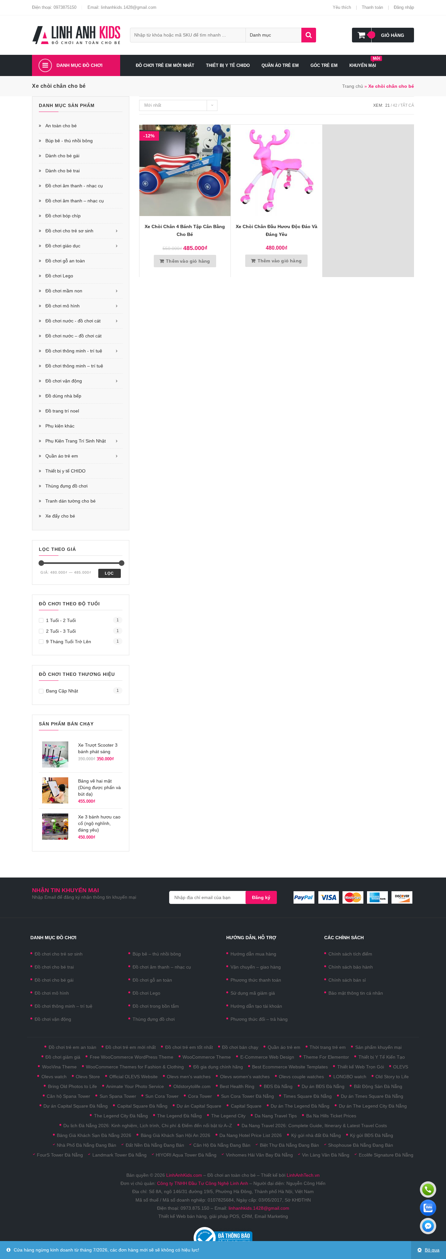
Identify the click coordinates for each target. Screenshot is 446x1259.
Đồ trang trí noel (62, 410)
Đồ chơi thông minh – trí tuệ (74, 365)
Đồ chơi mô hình (62, 305)
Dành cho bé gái (62, 155)
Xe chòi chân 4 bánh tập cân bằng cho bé (185, 230)
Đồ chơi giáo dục (62, 245)
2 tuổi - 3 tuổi (61, 631)
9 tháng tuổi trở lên (68, 641)
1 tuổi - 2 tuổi (61, 620)
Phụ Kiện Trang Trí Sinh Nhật (75, 440)
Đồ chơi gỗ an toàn (65, 260)
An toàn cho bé (61, 125)
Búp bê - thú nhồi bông (69, 140)
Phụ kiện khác (59, 425)
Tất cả (407, 105)
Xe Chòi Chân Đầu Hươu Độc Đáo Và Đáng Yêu (276, 230)
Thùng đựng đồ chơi (66, 486)
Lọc (109, 573)
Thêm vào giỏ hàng (188, 261)
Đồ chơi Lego (59, 275)
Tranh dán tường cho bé (70, 501)
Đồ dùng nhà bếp (63, 395)
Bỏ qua (432, 1249)
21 (387, 105)
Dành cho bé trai (62, 170)
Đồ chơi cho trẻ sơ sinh (69, 230)
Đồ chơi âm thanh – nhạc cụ (74, 200)
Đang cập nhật (62, 690)
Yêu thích (342, 7)
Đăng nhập (404, 7)
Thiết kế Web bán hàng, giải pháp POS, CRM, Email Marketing (223, 1216)
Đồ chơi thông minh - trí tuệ (73, 350)
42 (395, 105)
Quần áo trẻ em (61, 456)
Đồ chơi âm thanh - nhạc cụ (74, 185)
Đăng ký (261, 897)
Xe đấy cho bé (60, 516)
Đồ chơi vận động (63, 380)
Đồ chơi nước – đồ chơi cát (73, 335)
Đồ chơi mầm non (63, 290)
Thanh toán (372, 7)
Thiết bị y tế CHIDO (65, 471)
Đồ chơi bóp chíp (63, 215)
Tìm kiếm (308, 35)
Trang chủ (352, 86)
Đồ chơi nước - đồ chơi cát (73, 320)
